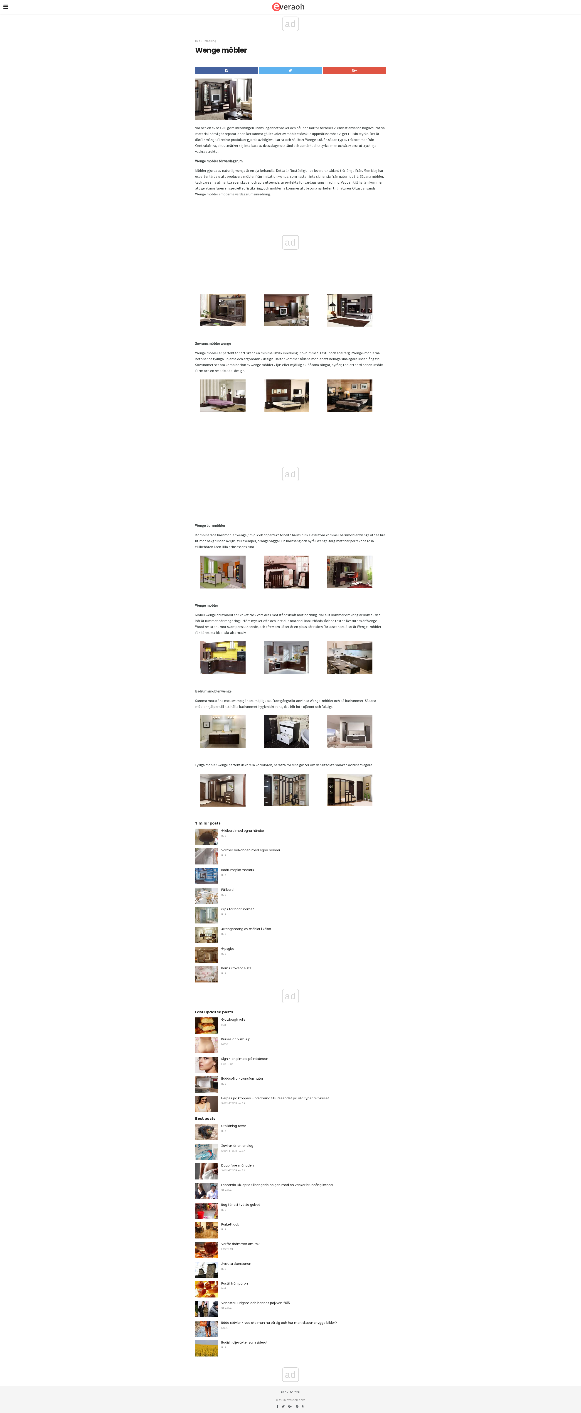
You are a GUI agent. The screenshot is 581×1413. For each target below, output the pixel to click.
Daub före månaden (237, 1165)
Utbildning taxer (233, 1126)
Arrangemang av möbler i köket (246, 929)
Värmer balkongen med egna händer (250, 850)
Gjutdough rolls (233, 1019)
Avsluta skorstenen (236, 1263)
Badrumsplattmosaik (237, 870)
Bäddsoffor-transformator (242, 1078)
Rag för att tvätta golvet (240, 1204)
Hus (197, 41)
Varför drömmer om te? (240, 1244)
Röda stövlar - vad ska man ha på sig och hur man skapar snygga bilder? (279, 1322)
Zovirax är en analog (237, 1145)
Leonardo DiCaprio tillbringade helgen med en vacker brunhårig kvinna (277, 1185)
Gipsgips (227, 948)
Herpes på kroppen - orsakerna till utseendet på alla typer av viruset (275, 1098)
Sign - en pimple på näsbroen (244, 1058)
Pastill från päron (234, 1283)
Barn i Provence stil (236, 968)
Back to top (290, 1392)
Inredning (210, 41)
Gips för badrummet (237, 909)
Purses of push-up (235, 1039)
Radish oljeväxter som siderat (244, 1342)
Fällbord (227, 889)
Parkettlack (230, 1224)
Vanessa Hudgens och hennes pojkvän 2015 (255, 1303)
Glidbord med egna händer (242, 830)
